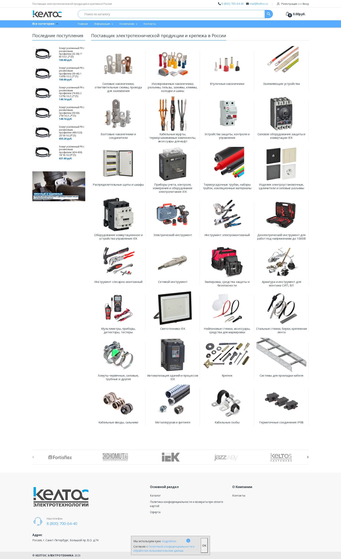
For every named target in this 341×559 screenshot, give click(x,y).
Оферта (155, 512)
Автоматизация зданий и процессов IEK (172, 377)
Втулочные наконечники (227, 84)
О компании (126, 23)
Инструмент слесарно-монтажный (118, 282)
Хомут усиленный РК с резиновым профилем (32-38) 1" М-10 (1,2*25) (71, 52)
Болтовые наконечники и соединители (118, 135)
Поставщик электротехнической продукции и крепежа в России (72, 4)
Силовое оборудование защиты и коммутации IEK (281, 135)
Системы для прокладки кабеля (281, 375)
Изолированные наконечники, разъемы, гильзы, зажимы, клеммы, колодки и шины (172, 87)
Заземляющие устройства (281, 84)
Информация (102, 23)
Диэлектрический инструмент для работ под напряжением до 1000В (281, 236)
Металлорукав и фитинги (172, 422)
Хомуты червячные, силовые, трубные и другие (118, 377)
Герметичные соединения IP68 (281, 422)
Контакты (150, 23)
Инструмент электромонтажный (227, 235)
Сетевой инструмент (172, 282)
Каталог (155, 495)
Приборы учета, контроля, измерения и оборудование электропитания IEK (172, 188)
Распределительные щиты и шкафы (118, 184)
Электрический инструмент (173, 235)
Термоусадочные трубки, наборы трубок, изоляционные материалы (227, 186)
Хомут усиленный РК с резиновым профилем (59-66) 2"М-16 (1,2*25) (71, 111)
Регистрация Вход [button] (295, 4)
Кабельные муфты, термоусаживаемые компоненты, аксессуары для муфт (172, 137)
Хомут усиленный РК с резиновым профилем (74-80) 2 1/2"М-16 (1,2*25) (71, 92)
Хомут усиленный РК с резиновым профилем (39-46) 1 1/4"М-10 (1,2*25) (71, 72)
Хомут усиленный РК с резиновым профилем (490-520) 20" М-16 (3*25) (71, 131)
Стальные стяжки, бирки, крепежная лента (281, 330)
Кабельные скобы (227, 422)
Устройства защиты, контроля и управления (227, 135)
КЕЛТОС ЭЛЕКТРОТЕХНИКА (55, 555)
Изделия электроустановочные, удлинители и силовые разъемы (281, 186)
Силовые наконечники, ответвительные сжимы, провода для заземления (118, 87)
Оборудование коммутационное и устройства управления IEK (118, 236)
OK (204, 545)
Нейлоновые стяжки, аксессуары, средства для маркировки (227, 330)
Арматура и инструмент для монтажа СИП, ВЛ (281, 283)
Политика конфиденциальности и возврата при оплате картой (186, 504)
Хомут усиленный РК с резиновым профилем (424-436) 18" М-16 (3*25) (71, 151)
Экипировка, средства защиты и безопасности (227, 283)
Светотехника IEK (172, 328)
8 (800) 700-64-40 (232, 4)
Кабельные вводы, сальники (118, 422)
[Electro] (47, 13)
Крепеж (227, 375)
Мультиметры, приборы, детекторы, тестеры (118, 330)
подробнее (169, 541)
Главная (83, 23)
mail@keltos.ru (259, 4)
